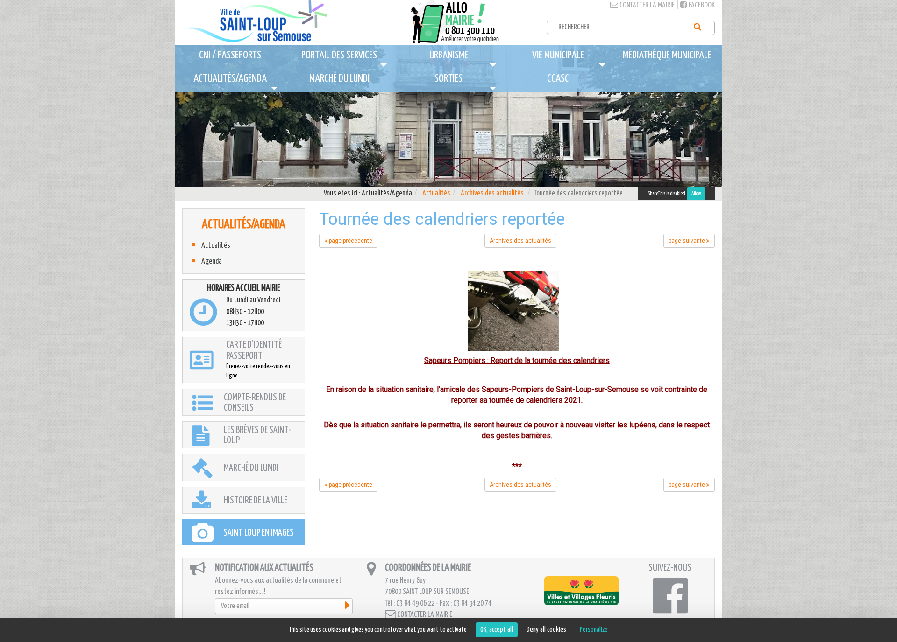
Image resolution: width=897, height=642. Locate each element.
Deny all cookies (546, 629)
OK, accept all (496, 629)
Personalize (594, 629)
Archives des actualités (492, 193)
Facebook (701, 5)
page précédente (349, 240)
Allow (696, 193)
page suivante (687, 240)
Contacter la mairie (646, 5)
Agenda (211, 261)
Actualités (436, 193)
